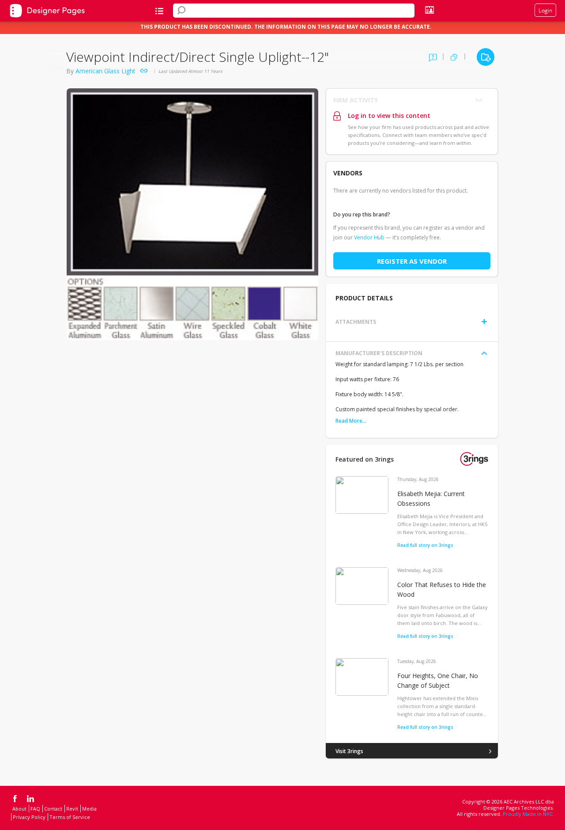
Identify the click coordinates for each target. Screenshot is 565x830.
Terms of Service (69, 817)
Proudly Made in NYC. (528, 814)
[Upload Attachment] (484, 321)
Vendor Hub (369, 237)
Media (89, 808)
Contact (53, 808)
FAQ (35, 808)
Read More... (350, 420)
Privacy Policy (29, 817)
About (19, 808)
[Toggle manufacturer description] (484, 353)
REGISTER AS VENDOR (412, 261)
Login (545, 10)
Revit (72, 808)
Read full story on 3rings (425, 545)
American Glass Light (105, 71)
